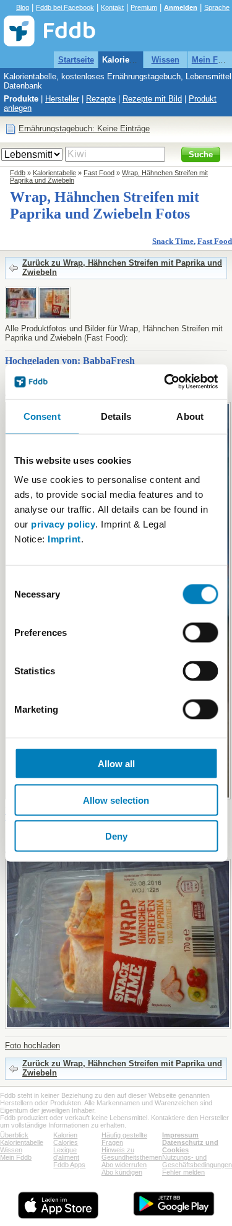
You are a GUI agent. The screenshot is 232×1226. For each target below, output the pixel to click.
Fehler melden (183, 1172)
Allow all (116, 764)
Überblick (14, 1135)
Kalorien (65, 1135)
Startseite (76, 59)
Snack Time (173, 241)
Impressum (180, 1135)
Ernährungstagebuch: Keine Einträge (84, 128)
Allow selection (116, 799)
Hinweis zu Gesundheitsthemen (131, 1153)
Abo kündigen (121, 1172)
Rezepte (101, 98)
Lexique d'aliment (66, 1153)
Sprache (217, 7)
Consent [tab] (42, 416)
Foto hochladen (32, 1045)
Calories (65, 1142)
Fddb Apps (69, 1164)
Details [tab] (116, 416)
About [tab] (190, 416)
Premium (144, 7)
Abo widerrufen (124, 1164)
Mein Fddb (16, 1157)
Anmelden (180, 7)
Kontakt (112, 7)
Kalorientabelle (131, 59)
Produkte (21, 98)
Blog (22, 7)
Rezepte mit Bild (152, 98)
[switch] (200, 633)
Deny (116, 836)
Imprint (64, 539)
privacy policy (63, 524)
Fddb (17, 172)
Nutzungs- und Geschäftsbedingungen (197, 1161)
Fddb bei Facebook (65, 7)
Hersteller (62, 98)
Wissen (165, 59)
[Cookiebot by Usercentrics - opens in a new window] (165, 382)
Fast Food (99, 172)
